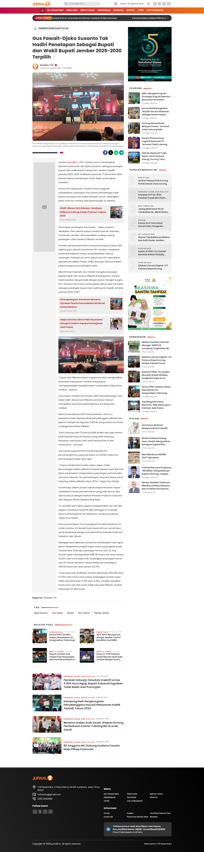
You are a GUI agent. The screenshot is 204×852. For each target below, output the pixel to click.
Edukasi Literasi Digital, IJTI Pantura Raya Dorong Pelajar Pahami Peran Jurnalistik (153, 267)
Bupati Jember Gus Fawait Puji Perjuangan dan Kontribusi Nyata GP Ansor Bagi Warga (62, 657)
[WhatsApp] (116, 152)
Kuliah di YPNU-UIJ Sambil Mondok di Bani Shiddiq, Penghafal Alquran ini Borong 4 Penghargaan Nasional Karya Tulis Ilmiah (152, 253)
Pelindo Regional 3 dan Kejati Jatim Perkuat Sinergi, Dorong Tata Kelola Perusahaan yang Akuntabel (155, 159)
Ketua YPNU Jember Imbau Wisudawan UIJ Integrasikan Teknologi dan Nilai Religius (62, 637)
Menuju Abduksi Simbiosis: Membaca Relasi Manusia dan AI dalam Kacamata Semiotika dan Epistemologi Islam (156, 488)
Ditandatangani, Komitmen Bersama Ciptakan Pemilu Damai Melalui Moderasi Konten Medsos (82, 303)
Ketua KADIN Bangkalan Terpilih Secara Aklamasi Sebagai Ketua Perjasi (155, 111)
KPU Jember (84, 613)
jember (70, 613)
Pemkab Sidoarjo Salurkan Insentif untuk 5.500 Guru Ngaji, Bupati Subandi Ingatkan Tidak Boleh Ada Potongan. (93, 683)
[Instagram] (164, 4)
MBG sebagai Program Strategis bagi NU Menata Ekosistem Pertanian (156, 96)
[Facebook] (155, 4)
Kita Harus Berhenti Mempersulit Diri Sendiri (155, 427)
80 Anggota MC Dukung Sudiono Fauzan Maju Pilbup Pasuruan (92, 747)
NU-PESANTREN (55, 10)
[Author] (35, 66)
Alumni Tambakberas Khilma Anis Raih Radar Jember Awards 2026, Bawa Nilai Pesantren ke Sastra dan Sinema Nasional (154, 239)
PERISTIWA (72, 10)
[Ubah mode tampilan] (148, 3)
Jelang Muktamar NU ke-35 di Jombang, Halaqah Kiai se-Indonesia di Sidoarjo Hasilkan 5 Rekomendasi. (58, 18)
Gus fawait (57, 613)
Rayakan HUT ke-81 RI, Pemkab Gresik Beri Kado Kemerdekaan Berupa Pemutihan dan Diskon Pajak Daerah (153, 196)
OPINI (141, 10)
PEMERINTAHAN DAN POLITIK (53, 28)
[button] (116, 4)
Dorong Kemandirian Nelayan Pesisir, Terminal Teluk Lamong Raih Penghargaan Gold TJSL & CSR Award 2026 (156, 129)
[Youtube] (169, 4)
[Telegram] (121, 152)
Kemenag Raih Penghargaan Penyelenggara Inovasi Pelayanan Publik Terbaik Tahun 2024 (92, 705)
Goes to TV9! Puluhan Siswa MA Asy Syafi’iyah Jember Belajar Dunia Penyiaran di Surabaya (109, 657)
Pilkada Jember (101, 613)
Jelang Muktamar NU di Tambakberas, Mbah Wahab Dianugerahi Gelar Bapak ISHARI (153, 210)
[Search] (66, 4)
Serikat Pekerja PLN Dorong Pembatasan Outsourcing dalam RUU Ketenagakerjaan (153, 182)
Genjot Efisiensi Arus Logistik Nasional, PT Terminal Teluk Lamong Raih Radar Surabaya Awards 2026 (154, 144)
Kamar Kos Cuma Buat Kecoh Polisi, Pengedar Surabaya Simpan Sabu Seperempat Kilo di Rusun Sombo (152, 225)
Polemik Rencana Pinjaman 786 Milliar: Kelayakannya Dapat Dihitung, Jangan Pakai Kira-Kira (156, 472)
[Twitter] (159, 4)
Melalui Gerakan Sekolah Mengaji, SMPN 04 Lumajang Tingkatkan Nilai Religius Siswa (156, 347)
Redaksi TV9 (46, 65)
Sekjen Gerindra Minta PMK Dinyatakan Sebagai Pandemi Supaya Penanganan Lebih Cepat (81, 323)
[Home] (42, 10)
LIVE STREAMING (155, 10)
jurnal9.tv (73, 162)
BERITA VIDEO (87, 10)
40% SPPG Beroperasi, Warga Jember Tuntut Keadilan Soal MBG (108, 637)
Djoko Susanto (41, 613)
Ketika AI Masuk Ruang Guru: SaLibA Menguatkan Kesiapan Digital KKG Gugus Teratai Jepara (156, 443)
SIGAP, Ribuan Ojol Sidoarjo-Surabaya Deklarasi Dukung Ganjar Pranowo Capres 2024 (83, 212)
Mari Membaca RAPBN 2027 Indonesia (154, 456)
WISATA (130, 10)
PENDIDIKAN (104, 10)
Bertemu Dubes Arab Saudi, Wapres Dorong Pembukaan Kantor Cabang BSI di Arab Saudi (94, 726)
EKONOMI (118, 10)
